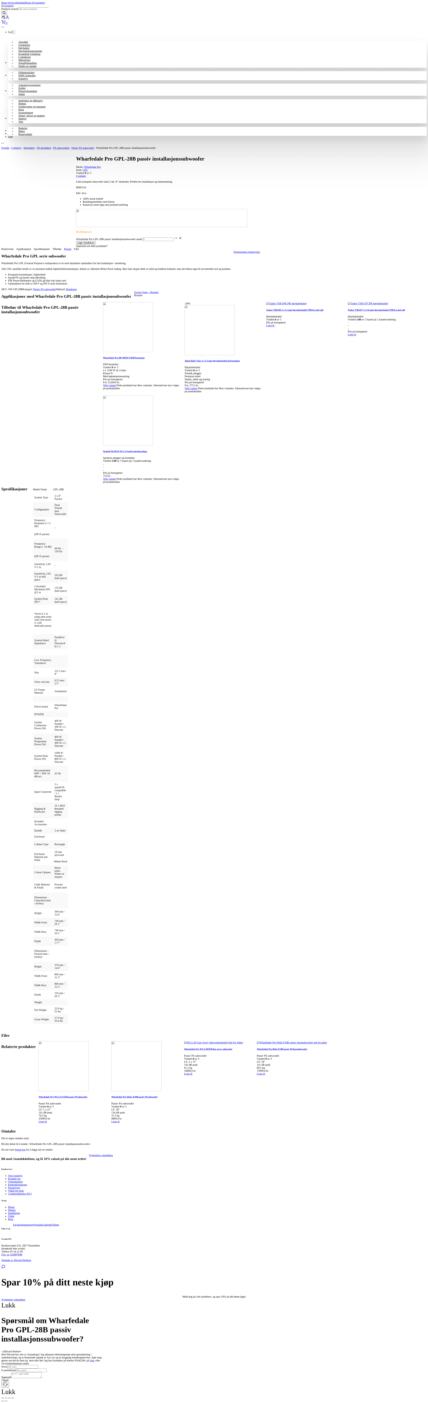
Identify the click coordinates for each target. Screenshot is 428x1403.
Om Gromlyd (15, 1175)
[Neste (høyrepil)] (6, 1400)
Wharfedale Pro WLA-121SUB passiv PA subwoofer (63, 1097)
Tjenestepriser (15, 1181)
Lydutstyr (16, 148)
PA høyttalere (44, 148)
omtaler (81, 176)
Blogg (11, 1207)
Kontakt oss (14, 1178)
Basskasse (71, 289)
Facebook (18, 1224)
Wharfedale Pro (92, 167)
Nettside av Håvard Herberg (16, 1260)
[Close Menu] (2, 27)
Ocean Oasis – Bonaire (146, 292)
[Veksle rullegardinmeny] (13, 32)
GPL (85, 170)
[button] (43, 1121)
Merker (12, 1210)
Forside (5, 148)
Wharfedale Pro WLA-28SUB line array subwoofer (208, 1049)
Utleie (11, 1216)
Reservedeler (25, 134)
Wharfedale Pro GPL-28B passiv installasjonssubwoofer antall (109, 239)
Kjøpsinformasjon (17, 1184)
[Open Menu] (2, 143)
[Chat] (3, 1267)
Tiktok (55, 1224)
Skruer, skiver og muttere (31, 115)
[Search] (4, 13)
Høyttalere (29, 148)
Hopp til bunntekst (35, 2)
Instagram (28, 1224)
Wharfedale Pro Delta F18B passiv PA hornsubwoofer (282, 1049)
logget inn (20, 1149)
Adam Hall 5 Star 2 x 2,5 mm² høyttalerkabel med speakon (212, 361)
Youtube (38, 1224)
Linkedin (47, 1224)
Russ (10, 1219)
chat (92, 1360)
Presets (67, 249)
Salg (10, 136)
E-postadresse (8, 1370)
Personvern (14, 1187)
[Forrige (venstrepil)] (2, 1400)
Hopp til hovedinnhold (13, 2)
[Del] (9, 1397)
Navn (4, 1366)
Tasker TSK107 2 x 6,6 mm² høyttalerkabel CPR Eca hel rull (376, 310)
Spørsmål (6, 1377)
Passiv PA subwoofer (83, 148)
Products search (9, 9)
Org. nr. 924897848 (11, 1254)
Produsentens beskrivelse (247, 252)
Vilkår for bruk (16, 1190)
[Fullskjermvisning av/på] (6, 1397)
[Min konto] (3, 18)
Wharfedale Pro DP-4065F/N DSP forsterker (124, 358)
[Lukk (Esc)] (12, 1397)
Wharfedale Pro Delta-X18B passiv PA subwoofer (134, 1097)
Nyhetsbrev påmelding (101, 1155)
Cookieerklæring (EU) (20, 1193)
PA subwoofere (61, 148)
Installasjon (14, 1213)
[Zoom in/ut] (2, 1397)
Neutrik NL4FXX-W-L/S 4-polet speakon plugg (125, 451)
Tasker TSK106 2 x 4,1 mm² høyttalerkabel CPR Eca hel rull (294, 310)
